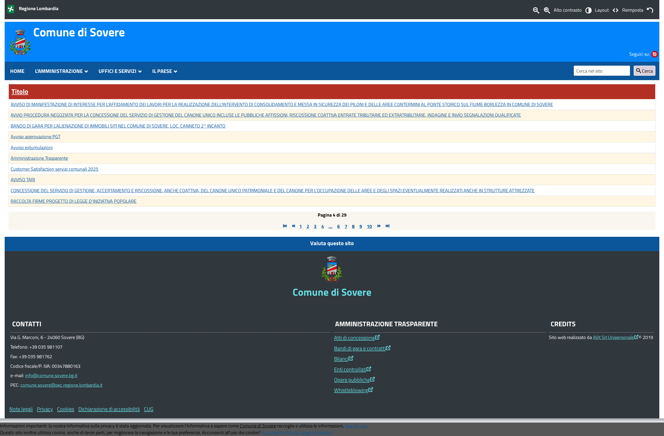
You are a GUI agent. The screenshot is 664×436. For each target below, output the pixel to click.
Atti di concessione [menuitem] (354, 338)
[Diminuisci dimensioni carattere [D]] (535, 10)
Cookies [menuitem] (65, 409)
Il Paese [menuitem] (162, 71)
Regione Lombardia (38, 8)
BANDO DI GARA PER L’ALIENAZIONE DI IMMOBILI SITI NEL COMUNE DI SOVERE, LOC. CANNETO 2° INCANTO (118, 125)
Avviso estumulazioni (32, 147)
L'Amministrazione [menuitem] (59, 71)
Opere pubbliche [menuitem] (352, 380)
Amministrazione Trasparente (39, 158)
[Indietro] (292, 226)
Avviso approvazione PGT (35, 136)
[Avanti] (378, 226)
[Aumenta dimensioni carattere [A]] (547, 10)
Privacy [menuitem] (45, 409)
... (331, 226)
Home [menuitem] (17, 71)
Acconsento (273, 432)
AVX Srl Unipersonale (613, 337)
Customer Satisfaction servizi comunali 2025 (54, 168)
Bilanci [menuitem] (341, 359)
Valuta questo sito (332, 243)
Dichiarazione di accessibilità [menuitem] (109, 409)
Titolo (19, 91)
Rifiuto (292, 432)
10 (369, 226)
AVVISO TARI (23, 179)
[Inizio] (284, 226)
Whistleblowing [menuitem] (351, 390)
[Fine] (387, 226)
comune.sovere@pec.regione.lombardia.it (61, 385)
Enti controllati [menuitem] (350, 369)
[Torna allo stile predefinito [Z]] (650, 10)
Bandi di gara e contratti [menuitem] (360, 348)
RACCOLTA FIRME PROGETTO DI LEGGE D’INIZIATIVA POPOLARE (73, 201)
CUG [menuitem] (148, 409)
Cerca (647, 70)
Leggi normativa (316, 432)
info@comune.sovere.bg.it (51, 375)
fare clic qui (356, 425)
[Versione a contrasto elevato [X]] (588, 10)
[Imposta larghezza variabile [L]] (615, 10)
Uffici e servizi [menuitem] (117, 71)
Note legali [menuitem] (21, 409)
